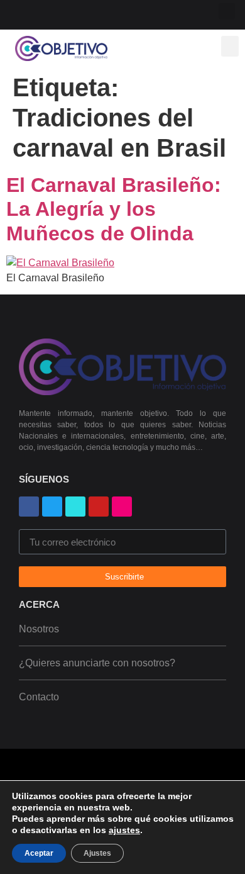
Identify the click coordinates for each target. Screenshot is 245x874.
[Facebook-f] (29, 13)
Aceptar (38, 853)
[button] (227, 11)
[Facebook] (29, 506)
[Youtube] (49, 13)
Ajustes (97, 853)
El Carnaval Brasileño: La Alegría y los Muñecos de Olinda (113, 209)
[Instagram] (69, 13)
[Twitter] (89, 13)
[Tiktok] (109, 13)
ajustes (124, 830)
